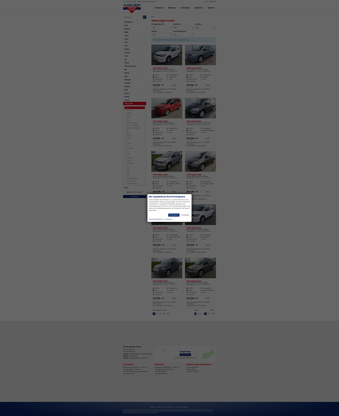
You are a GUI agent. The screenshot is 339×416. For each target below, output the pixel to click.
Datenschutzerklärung (156, 219)
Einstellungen (185, 215)
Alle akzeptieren (173, 215)
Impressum (168, 219)
